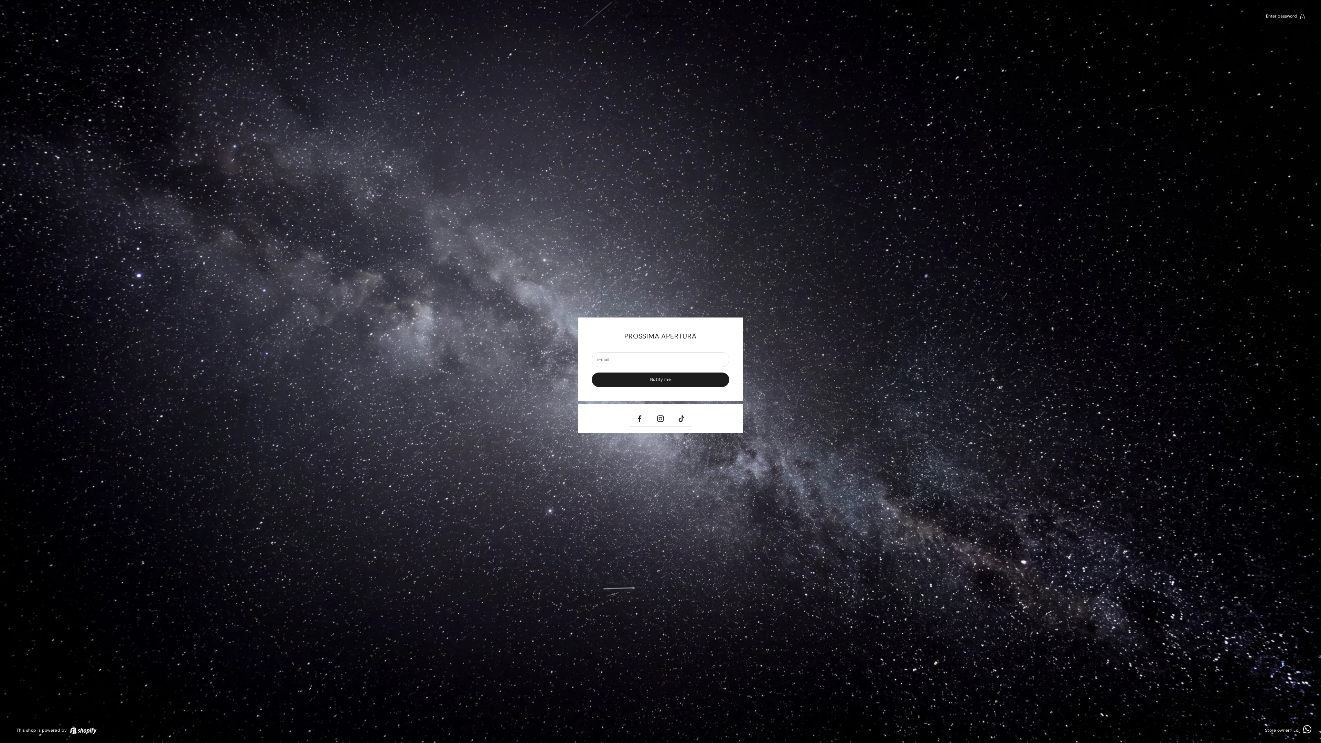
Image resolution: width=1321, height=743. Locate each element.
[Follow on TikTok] (681, 418)
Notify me (660, 379)
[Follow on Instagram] (660, 418)
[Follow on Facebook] (639, 418)
